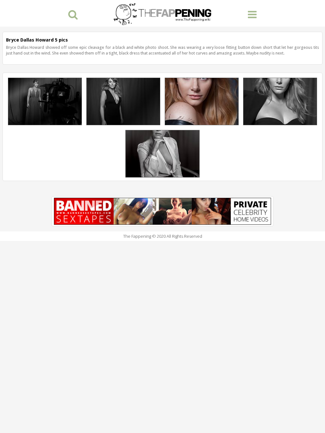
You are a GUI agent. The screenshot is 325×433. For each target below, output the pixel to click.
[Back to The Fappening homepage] (162, 13)
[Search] (73, 14)
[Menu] (252, 14)
